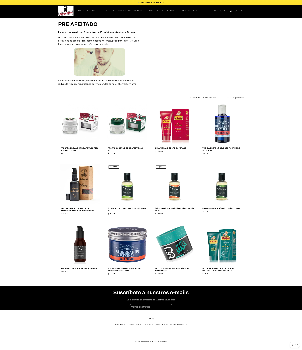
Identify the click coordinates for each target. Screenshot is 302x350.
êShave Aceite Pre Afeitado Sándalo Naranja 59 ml (174, 209)
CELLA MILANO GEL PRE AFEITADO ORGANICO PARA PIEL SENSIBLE (218, 269)
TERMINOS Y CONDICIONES (156, 325)
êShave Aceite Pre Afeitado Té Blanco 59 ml (221, 208)
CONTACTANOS (134, 325)
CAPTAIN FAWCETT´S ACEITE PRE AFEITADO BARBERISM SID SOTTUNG (77, 209)
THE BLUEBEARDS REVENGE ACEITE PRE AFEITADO (221, 149)
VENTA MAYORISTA (178, 325)
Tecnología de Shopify (159, 341)
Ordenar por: (196, 98)
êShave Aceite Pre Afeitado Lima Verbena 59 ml (127, 209)
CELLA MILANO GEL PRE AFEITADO (170, 148)
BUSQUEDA (120, 325)
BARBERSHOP (146, 341)
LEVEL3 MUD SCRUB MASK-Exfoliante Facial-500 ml (172, 269)
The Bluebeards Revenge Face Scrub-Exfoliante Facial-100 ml (124, 269)
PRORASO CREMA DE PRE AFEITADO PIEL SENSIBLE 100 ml (79, 149)
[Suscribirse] (170, 307)
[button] (91, 11)
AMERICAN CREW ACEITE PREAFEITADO (79, 268)
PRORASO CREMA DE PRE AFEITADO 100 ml (126, 149)
